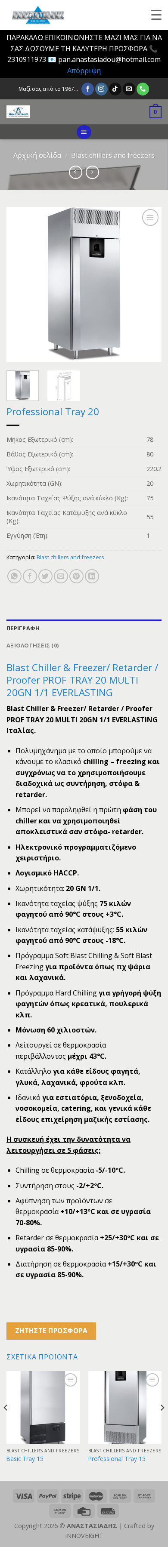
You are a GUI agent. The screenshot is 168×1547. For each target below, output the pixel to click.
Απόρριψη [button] (84, 70)
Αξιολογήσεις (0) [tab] (32, 645)
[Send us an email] (129, 89)
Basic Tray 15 (25, 1459)
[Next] (148, 284)
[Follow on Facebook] (87, 89)
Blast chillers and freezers (113, 155)
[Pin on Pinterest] (76, 576)
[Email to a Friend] (61, 576)
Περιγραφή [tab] (23, 628)
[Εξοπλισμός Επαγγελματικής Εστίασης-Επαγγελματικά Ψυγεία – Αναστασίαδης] (66, 111)
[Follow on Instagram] (101, 89)
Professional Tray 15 (117, 1459)
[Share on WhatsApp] (14, 576)
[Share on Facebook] (30, 576)
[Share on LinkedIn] (92, 576)
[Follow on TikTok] (115, 89)
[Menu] (84, 132)
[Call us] (143, 89)
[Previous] (20, 284)
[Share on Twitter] (45, 576)
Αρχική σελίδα (37, 155)
